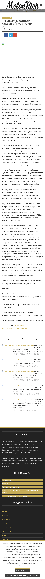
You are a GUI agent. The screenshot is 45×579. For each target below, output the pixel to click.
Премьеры (7, 18)
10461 (36, 366)
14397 (36, 394)
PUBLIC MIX (6, 527)
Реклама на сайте (10, 483)
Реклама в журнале (10, 487)
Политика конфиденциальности (22, 575)
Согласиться (22, 570)
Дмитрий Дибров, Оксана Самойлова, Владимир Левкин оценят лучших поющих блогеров (28, 403)
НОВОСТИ (6, 535)
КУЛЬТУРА (6, 519)
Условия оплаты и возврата (14, 496)
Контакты (7, 480)
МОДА (4, 511)
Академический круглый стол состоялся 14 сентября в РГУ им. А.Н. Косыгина (28, 348)
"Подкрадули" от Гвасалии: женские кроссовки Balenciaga (28, 388)
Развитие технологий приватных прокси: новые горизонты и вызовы (28, 374)
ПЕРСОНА (5, 539)
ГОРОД (4, 523)
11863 (36, 380)
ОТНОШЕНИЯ (7, 531)
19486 (36, 354)
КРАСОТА (5, 515)
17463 (36, 410)
